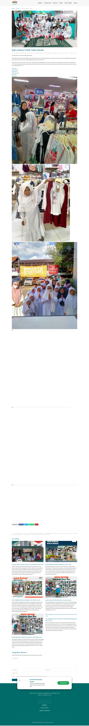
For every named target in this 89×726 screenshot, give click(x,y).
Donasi (75, 2)
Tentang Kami (47, 2)
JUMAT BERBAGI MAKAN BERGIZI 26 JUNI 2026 (58, 564)
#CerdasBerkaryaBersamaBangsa (36, 533)
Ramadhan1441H (40, 53)
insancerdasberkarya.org (39, 722)
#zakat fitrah (45, 534)
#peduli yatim (58, 533)
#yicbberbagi (27, 534)
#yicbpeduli (34, 534)
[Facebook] (39, 701)
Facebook (21, 524)
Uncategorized (47, 53)
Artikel (17, 8)
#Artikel (24, 533)
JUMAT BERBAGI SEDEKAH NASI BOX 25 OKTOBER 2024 (27, 637)
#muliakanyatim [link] (15, 69)
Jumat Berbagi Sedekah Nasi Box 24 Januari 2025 (58, 600)
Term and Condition (44, 707)
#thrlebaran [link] (14, 74)
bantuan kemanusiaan (21, 53)
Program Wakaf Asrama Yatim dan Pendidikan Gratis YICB (27, 564)
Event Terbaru (68, 2)
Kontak (61, 2)
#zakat (39, 534)
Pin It (37, 524)
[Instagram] (44, 701)
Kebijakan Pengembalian (44, 710)
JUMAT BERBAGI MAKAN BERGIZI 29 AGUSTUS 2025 (26, 600)
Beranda (40, 2)
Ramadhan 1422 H (31, 53)
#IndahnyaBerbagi (49, 533)
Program (55, 2)
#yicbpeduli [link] (14, 76)
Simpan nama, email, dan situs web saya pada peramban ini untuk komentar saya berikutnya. (30, 676)
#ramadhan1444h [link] (15, 73)
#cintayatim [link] (14, 68)
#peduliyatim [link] (14, 71)
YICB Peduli (66, 53)
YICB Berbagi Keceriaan (57, 53)
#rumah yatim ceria (67, 533)
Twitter (26, 524)
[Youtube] (49, 701)
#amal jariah (18, 533)
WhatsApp (32, 524)
